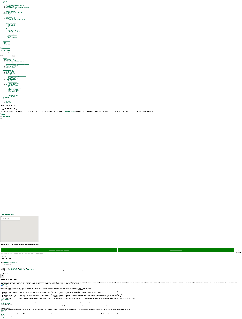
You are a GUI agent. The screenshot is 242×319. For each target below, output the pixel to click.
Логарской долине (69, 111)
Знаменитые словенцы (13, 37)
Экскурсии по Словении (11, 4)
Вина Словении (12, 24)
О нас (4, 43)
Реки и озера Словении (13, 34)
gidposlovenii (10, 262)
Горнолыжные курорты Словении (16, 19)
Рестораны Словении (13, 26)
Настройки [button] (3, 272)
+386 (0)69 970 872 (7, 261)
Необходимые (5, 285)
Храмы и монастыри (11, 17)
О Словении (8, 36)
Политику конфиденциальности (14, 269)
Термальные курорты (13, 22)
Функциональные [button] (5, 299)
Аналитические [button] (4, 307)
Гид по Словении (5, 50)
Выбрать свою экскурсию (176, 250)
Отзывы (5, 42)
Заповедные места (12, 29)
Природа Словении (10, 28)
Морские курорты (12, 20)
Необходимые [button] (4, 284)
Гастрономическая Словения (13, 8)
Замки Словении (10, 16)
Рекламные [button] (3, 310)
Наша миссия (9, 45)
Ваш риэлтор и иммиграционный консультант (17, 7)
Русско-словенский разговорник (14, 12)
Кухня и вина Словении (11, 23)
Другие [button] (2, 314)
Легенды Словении (12, 38)
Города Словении (10, 14)
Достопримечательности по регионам (15, 5)
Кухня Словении (12, 25)
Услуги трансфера (10, 6)
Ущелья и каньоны (12, 35)
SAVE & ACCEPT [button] (4, 317)
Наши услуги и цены (8, 2)
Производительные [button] (5, 303)
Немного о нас (9, 44)
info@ (5, 262)
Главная (5, 1)
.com (15, 262)
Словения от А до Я (7, 13)
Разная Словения (12, 39)
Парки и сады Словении (14, 31)
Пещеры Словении (12, 32)
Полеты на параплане (11, 10)
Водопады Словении (13, 30)
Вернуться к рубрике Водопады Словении (59, 250)
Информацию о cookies (28, 269)
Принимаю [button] (9, 272)
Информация (6, 41)
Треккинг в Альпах (10, 11)
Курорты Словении (10, 18)
